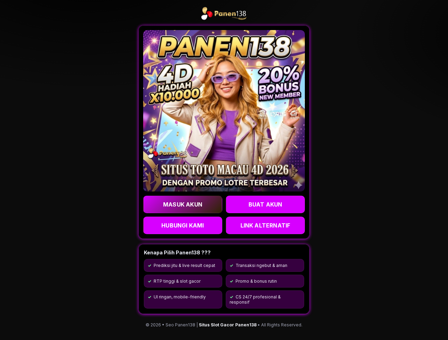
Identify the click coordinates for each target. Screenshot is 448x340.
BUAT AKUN (265, 204)
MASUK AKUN (182, 204)
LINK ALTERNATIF (265, 225)
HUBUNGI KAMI (182, 225)
